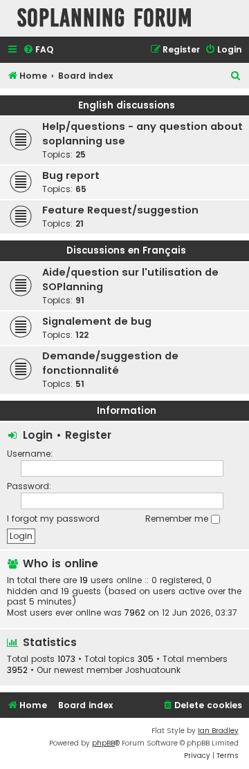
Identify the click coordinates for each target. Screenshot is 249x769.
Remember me (178, 518)
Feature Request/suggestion (120, 210)
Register (88, 435)
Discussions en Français (126, 250)
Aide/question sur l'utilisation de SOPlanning (130, 279)
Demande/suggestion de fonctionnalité (110, 363)
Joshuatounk (153, 670)
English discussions (126, 105)
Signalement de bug (96, 321)
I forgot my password (53, 518)
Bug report (71, 175)
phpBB (103, 743)
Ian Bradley (218, 730)
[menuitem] (38, 50)
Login (38, 435)
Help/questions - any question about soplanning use (142, 134)
